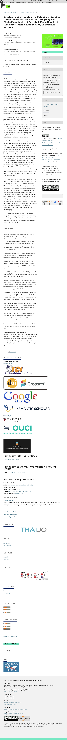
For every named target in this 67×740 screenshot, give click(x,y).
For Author (6, 543)
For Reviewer (7, 545)
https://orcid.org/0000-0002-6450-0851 (11, 54)
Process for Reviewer (10, 514)
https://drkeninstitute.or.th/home (14, 714)
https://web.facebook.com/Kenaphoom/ (15, 709)
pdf (45, 52)
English (5, 557)
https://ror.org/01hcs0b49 (17, 472)
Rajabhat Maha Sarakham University (22, 485)
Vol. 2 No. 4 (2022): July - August (25, 12)
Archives (11, 12)
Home (5, 12)
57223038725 (19, 493)
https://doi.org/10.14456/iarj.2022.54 (17, 60)
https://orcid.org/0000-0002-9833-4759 (19, 491)
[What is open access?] (24, 720)
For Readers (6, 591)
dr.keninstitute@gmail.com (12, 702)
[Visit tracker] (11, 672)
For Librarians (7, 596)
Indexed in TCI (7, 363)
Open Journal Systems (10, 636)
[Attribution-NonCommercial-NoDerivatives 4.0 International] (11, 720)
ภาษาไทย (6, 559)
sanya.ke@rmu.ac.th (10, 704)
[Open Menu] (3, 5)
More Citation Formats (51, 92)
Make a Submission (11, 643)
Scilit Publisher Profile (12, 460)
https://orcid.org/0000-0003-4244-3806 (11, 37)
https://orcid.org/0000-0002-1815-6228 (11, 46)
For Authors (6, 593)
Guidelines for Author (10, 512)
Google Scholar (8, 500)
